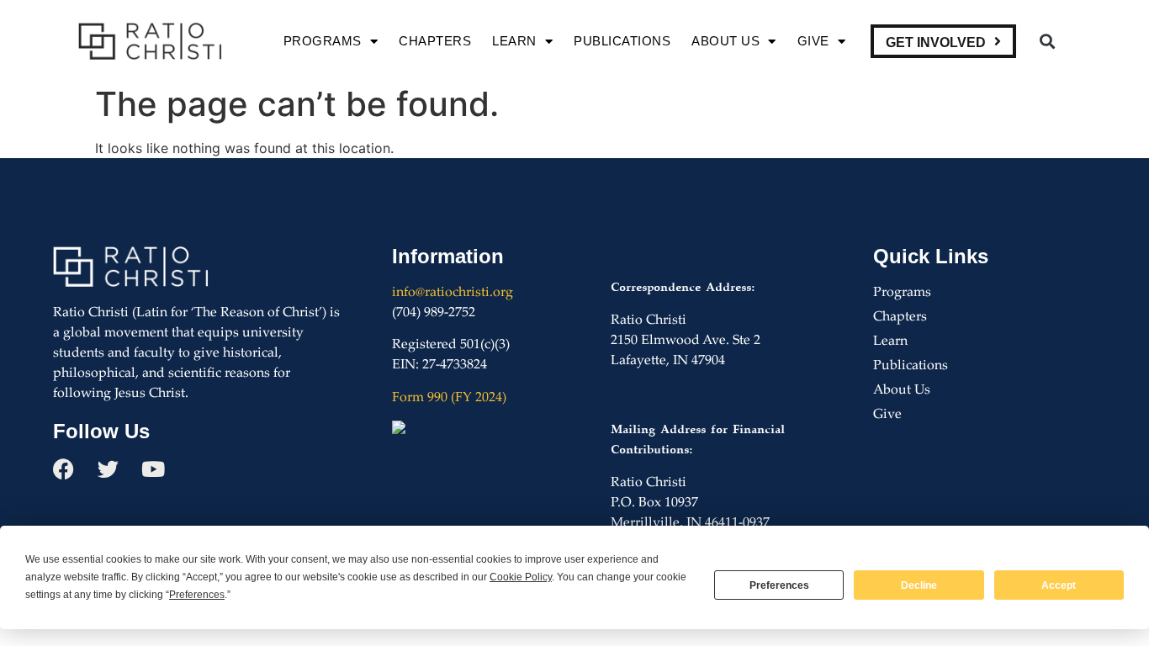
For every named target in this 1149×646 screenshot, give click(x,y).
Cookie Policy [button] (521, 577)
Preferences (779, 585)
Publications (622, 41)
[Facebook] (63, 468)
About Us (725, 41)
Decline (919, 585)
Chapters (435, 41)
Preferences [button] (197, 595)
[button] (1047, 42)
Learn (514, 41)
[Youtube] (152, 468)
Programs (322, 41)
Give (813, 41)
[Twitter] (108, 468)
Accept (1058, 585)
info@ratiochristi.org (452, 293)
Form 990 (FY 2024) (449, 398)
